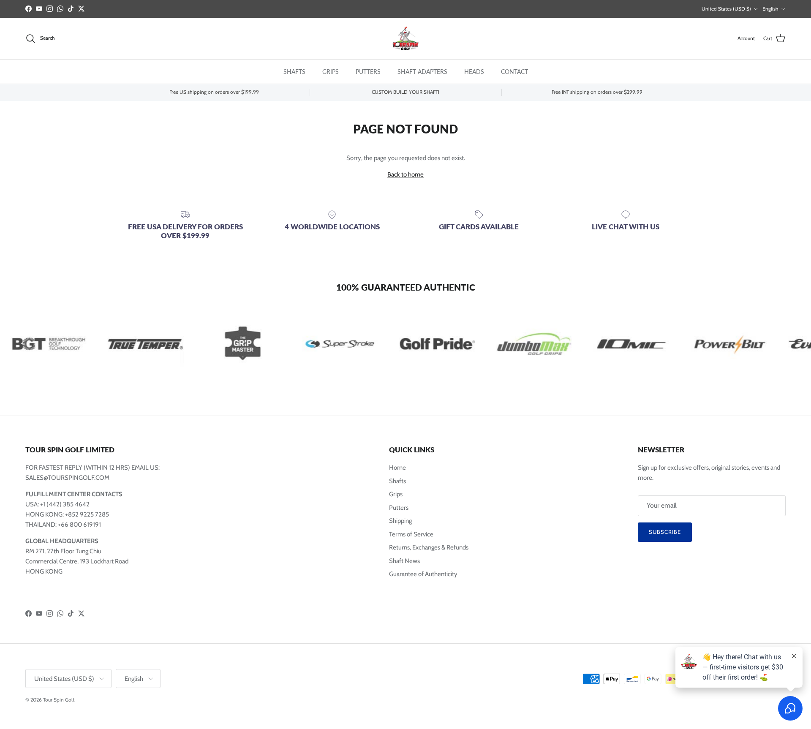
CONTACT (514, 71)
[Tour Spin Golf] (405, 38)
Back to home (405, 174)
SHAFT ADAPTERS (422, 71)
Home (397, 467)
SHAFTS (294, 71)
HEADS (474, 71)
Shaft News (404, 561)
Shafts (397, 481)
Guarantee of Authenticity (423, 574)
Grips (396, 494)
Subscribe (665, 531)
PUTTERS (368, 71)
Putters (398, 507)
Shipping (400, 521)
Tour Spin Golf (58, 699)
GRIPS (330, 71)
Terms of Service (411, 534)
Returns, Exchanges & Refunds (428, 547)
